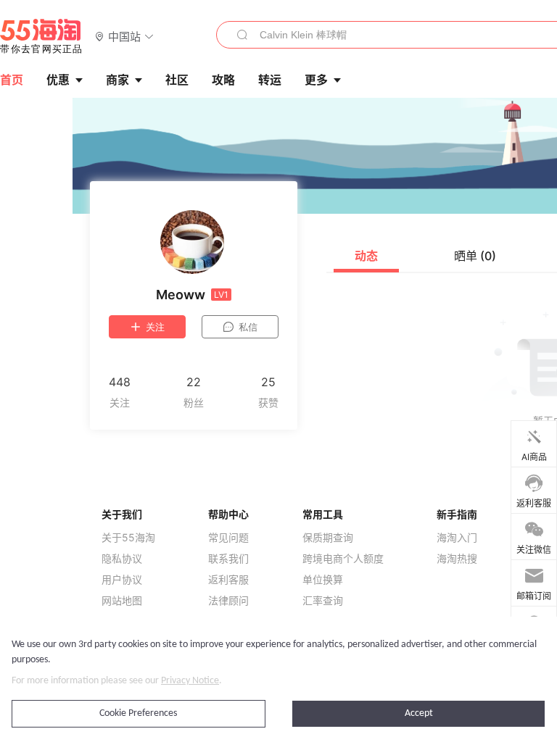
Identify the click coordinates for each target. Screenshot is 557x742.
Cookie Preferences (138, 713)
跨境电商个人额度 (343, 558)
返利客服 (228, 579)
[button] (124, 35)
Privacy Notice (190, 680)
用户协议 (122, 579)
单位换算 (322, 579)
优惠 (58, 79)
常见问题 (228, 537)
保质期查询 (327, 537)
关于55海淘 (128, 537)
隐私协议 (122, 558)
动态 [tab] (366, 256)
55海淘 (41, 36)
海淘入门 (457, 537)
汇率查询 (322, 600)
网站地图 (122, 600)
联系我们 (228, 558)
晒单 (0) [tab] (475, 256)
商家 (117, 79)
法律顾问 (228, 600)
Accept (419, 713)
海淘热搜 (457, 558)
